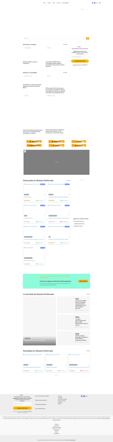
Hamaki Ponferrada (51, 367)
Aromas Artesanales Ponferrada (31, 367)
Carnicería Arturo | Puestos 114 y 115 (34, 239)
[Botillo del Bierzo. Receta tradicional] (33, 53)
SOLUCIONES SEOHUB (40, 408)
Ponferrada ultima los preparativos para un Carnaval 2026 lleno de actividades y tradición (33, 131)
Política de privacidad (62, 399)
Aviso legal (60, 397)
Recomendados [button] (65, 2)
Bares (26, 215)
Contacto (58, 2)
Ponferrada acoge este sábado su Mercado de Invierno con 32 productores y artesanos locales (55, 131)
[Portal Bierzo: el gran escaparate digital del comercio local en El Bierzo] (33, 78)
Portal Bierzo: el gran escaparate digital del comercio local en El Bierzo (32, 86)
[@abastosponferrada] (73, 223)
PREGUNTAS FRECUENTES (41, 400)
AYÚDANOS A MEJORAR (40, 404)
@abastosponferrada (79, 223)
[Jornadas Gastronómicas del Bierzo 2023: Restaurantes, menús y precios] (65, 322)
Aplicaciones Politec (29, 260)
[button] (69, 3)
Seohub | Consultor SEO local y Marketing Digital (62, 239)
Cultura (77, 298)
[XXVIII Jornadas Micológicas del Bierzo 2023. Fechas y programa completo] (65, 338)
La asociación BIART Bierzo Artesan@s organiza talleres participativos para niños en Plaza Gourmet (55, 64)
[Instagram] (95, 3)
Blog (54, 2)
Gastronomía (27, 338)
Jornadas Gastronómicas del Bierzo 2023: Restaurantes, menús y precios (81, 322)
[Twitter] (97, 3)
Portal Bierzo (56, 433)
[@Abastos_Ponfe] (73, 226)
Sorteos (59, 403)
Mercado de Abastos (52, 215)
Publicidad (60, 402)
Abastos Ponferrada (79, 221)
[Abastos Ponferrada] (73, 221)
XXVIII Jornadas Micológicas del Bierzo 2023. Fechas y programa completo (81, 338)
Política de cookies (62, 400)
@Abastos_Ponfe (79, 226)
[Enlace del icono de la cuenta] (100, 3)
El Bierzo (77, 317)
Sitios (44, 2)
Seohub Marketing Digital (70, 440)
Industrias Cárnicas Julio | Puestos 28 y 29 (60, 218)
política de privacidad (28, 411)
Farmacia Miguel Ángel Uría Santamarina (59, 197)
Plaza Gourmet (49, 364)
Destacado (43, 184)
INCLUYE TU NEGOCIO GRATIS (42, 396)
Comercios (26, 194)
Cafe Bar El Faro (28, 218)
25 (49, 236)
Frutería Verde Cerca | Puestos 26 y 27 (79, 367)
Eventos (49, 2)
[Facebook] (92, 3)
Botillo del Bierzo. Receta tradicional (30, 62)
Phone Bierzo (27, 197)
